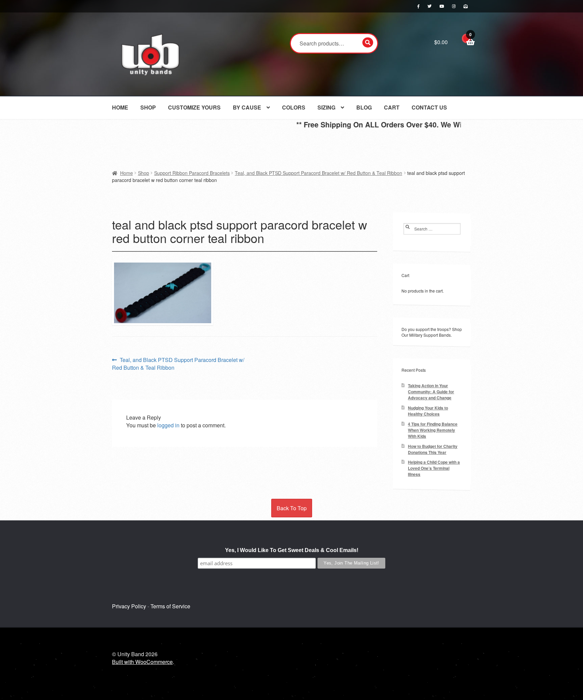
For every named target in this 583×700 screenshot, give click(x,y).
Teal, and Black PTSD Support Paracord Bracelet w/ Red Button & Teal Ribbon (318, 173)
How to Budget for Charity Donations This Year (432, 449)
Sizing (326, 107)
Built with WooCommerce (142, 662)
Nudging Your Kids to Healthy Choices (428, 411)
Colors (293, 107)
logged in (168, 425)
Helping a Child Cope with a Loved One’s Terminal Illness (434, 468)
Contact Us (429, 107)
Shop (148, 107)
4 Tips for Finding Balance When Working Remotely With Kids (432, 430)
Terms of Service (170, 606)
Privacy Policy (129, 606)
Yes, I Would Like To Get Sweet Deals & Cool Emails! (291, 550)
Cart (391, 107)
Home (120, 107)
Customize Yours (194, 107)
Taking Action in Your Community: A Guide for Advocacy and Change (431, 392)
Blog (364, 107)
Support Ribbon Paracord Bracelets (192, 173)
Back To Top (292, 508)
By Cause (247, 107)
